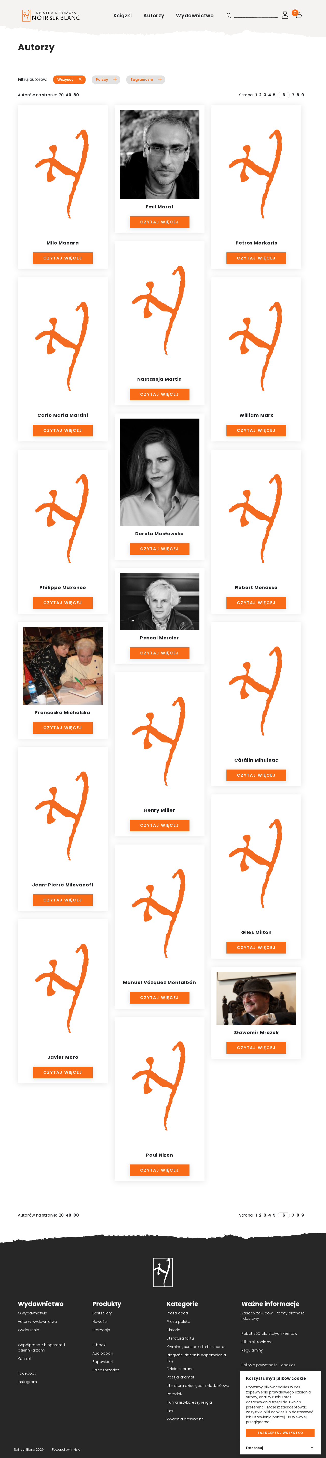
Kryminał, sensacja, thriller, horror (196, 1346)
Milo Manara (63, 243)
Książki (123, 15)
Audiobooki (102, 1353)
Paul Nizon (159, 1155)
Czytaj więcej (62, 258)
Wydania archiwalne (185, 1419)
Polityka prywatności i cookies (268, 1365)
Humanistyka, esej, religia (189, 1402)
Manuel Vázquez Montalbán (159, 982)
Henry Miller (159, 810)
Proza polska (178, 1321)
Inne (170, 1410)
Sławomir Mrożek (256, 1032)
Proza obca (177, 1313)
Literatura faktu (180, 1338)
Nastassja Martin (159, 379)
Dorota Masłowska (159, 533)
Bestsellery (102, 1313)
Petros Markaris (256, 243)
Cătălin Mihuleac (256, 760)
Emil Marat (160, 207)
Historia (173, 1329)
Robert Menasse (256, 587)
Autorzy (154, 15)
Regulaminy (252, 1350)
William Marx (256, 415)
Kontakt (25, 1358)
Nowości (99, 1321)
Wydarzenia (28, 1329)
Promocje (101, 1329)
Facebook (27, 1373)
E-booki (99, 1344)
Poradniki (175, 1393)
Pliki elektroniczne (257, 1341)
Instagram (27, 1381)
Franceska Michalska (62, 712)
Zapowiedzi (102, 1361)
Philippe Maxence (62, 587)
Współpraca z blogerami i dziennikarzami (41, 1347)
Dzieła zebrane (180, 1368)
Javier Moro (62, 1057)
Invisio (75, 1449)
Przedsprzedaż (105, 1370)
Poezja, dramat (180, 1377)
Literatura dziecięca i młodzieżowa (198, 1385)
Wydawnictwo (195, 15)
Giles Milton (256, 932)
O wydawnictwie (32, 1313)
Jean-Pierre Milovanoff (63, 885)
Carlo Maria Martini (62, 415)
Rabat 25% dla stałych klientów (269, 1333)
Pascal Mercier (159, 638)
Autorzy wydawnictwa (37, 1321)
